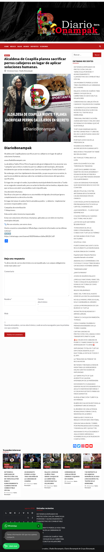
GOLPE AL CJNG (80, 242)
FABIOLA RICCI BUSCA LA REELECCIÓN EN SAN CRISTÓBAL (86, 418)
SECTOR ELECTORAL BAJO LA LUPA (85, 159)
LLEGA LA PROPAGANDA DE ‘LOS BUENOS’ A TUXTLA (86, 306)
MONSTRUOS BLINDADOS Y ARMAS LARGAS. (84, 312)
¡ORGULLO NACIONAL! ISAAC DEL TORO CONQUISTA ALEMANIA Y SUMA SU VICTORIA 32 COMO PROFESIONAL (87, 283)
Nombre (8, 299)
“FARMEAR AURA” (80, 269)
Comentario (9, 271)
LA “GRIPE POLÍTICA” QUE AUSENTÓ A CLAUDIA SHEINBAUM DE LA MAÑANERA (86, 378)
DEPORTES (34, 46)
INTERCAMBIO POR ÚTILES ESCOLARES (84, 237)
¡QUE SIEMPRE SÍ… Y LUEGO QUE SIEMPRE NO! (86, 211)
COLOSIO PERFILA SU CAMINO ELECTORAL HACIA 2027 (85, 217)
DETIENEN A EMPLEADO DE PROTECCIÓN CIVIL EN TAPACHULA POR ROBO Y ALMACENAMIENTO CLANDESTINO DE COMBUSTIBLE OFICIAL (87, 73)
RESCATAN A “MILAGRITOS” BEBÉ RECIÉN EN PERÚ (86, 153)
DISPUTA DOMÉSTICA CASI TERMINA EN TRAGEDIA (84, 165)
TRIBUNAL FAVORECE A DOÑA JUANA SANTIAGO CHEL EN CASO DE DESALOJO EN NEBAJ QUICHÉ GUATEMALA (87, 122)
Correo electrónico (42, 302)
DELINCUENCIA (8, 467)
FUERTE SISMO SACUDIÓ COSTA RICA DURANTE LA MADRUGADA (86, 246)
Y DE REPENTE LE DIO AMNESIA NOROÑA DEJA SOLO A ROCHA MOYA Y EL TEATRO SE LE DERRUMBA (86, 111)
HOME (6, 46)
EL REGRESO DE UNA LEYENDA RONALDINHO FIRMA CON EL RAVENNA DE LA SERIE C (85, 411)
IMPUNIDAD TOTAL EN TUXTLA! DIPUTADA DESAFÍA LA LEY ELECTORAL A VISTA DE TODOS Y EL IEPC (86, 351)
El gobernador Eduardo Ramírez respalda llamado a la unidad (85, 256)
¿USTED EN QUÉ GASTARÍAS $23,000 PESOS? (84, 223)
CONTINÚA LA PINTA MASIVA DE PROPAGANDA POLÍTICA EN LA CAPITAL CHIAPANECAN (86, 204)
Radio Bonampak (26, 71)
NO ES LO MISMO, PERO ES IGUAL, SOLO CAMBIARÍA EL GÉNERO (86, 301)
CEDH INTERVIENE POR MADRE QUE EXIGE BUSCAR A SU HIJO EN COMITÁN (86, 185)
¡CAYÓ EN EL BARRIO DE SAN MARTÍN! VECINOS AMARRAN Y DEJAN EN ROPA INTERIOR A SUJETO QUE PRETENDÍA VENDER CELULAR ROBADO (87, 174)
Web (6, 313)
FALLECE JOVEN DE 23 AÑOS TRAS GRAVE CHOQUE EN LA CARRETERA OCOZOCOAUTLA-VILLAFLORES (87, 94)
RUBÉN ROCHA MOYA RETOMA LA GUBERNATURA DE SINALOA (87, 404)
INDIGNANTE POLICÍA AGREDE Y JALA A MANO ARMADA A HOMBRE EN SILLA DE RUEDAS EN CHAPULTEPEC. (87, 435)
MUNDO (26, 46)
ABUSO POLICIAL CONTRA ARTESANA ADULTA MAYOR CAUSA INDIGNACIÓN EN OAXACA (84, 194)
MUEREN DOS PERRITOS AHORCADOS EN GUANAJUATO (86, 147)
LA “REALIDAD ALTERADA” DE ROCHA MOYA (85, 360)
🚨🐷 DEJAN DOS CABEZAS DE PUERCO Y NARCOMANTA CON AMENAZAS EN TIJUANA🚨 (86, 342)
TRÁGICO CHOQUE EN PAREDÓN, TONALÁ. (87, 318)
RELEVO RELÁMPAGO (82, 290)
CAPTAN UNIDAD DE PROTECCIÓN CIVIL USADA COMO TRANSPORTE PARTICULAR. (87, 334)
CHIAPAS (6, 464)
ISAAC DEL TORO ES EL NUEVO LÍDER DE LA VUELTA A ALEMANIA (87, 295)
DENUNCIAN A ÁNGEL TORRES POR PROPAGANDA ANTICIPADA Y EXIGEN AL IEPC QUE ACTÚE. (86, 425)
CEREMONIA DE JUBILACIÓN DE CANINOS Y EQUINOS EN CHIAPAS (87, 103)
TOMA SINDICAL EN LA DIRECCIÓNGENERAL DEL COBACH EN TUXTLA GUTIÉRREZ (86, 230)
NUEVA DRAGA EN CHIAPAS (84, 251)
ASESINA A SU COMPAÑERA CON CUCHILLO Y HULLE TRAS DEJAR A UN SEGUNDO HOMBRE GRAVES (87, 263)
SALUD (19, 46)
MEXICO (13, 46)
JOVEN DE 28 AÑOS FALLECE (84, 276)
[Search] (100, 46)
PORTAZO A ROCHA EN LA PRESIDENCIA (84, 141)
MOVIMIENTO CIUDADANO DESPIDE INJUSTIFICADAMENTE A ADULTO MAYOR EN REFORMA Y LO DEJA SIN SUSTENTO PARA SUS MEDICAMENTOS (87, 389)
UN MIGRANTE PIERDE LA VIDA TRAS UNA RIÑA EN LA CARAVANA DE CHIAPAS (87, 85)
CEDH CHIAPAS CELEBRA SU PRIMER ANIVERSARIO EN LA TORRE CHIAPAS (85, 325)
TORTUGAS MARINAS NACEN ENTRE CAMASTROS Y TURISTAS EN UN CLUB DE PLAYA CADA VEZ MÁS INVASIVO (86, 132)
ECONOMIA (44, 46)
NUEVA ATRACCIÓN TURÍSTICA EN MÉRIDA (86, 398)
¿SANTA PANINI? (80, 272)
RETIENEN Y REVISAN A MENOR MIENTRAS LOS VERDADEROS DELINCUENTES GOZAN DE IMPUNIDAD (86, 368)
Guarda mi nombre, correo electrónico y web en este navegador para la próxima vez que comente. (36, 326)
